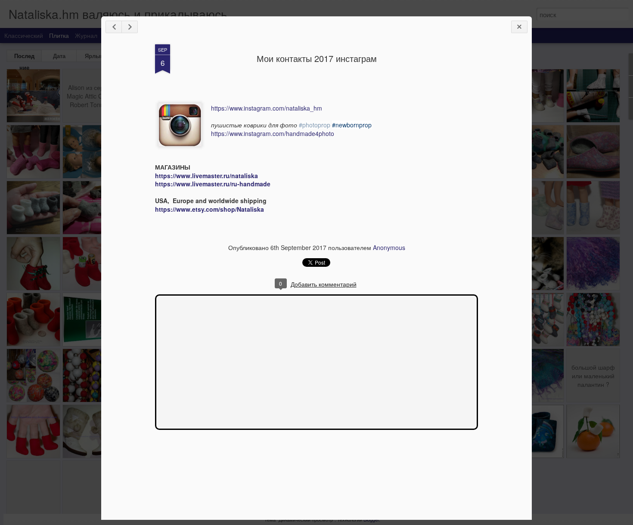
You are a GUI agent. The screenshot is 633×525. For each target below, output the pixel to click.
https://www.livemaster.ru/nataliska (206, 175)
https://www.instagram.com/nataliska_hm (266, 108)
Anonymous (389, 247)
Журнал (86, 35)
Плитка (59, 35)
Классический (23, 35)
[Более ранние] (129, 27)
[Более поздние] (114, 27)
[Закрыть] (519, 27)
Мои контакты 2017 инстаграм (317, 58)
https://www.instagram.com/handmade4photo (272, 133)
